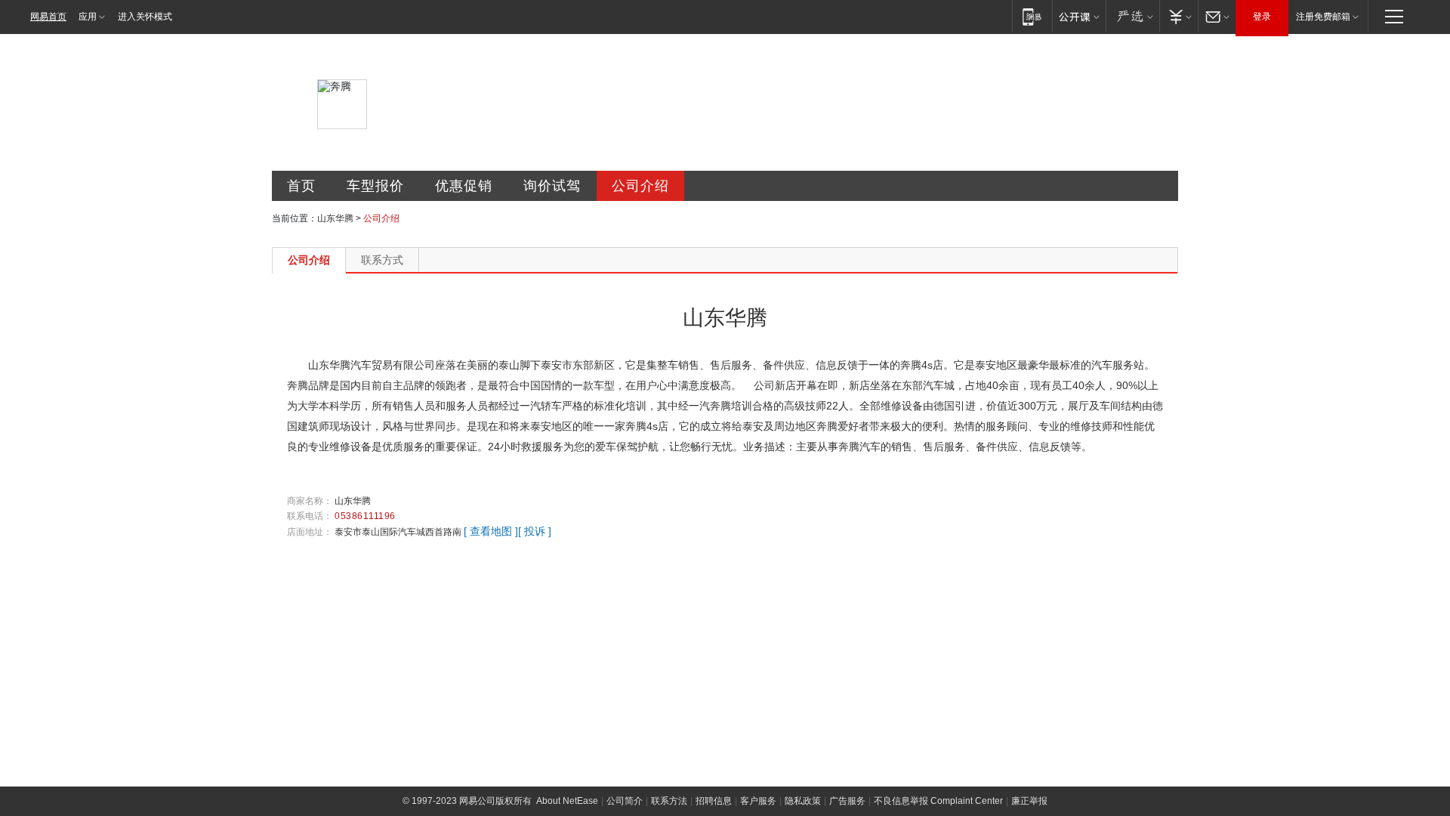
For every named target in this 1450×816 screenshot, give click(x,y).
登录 (1262, 16)
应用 (88, 16)
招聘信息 (714, 801)
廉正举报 (1029, 801)
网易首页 (48, 16)
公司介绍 (640, 185)
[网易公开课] (1079, 16)
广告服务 (847, 801)
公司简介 (624, 801)
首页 (301, 185)
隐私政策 (803, 801)
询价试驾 (552, 185)
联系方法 (669, 801)
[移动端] (1032, 16)
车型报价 (375, 185)
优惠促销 (463, 185)
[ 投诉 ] (534, 531)
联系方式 (382, 260)
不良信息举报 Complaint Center (938, 801)
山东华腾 (335, 218)
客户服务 (758, 801)
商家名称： (309, 501)
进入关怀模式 (145, 16)
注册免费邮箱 (1323, 16)
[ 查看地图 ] (491, 531)
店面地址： (309, 532)
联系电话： (309, 516)
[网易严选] (1132, 16)
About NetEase (567, 801)
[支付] (1178, 16)
